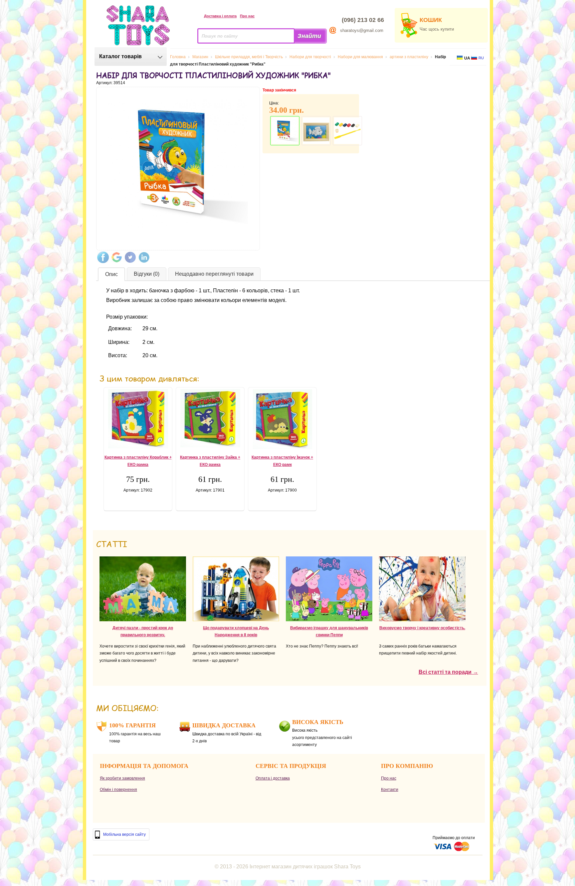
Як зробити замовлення (122, 778)
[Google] (116, 257)
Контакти (389, 789)
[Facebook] (103, 257)
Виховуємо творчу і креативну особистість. (422, 628)
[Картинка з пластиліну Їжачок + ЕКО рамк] (282, 419)
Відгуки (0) (146, 274)
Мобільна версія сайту (124, 834)
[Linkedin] (144, 257)
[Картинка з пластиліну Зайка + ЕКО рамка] (210, 418)
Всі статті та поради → (448, 672)
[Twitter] (130, 257)
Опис (111, 274)
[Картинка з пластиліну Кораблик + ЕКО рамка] (138, 418)
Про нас (247, 16)
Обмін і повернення (118, 789)
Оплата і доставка (273, 778)
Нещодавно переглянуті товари (214, 274)
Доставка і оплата (220, 16)
